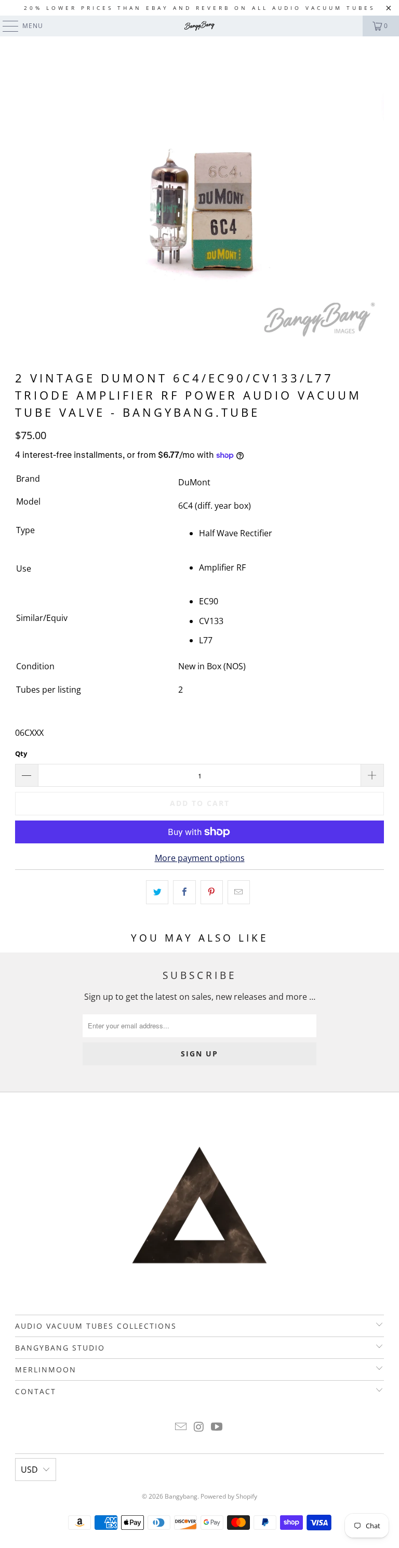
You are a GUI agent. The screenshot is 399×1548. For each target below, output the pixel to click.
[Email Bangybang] (181, 1427)
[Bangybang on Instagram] (199, 1427)
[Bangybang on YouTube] (217, 1427)
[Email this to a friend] (239, 892)
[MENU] (5, 26)
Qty (21, 753)
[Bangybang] (199, 26)
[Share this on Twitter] (157, 892)
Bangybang (181, 1496)
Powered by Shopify (229, 1496)
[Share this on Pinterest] (212, 892)
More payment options (200, 858)
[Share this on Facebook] (184, 892)
